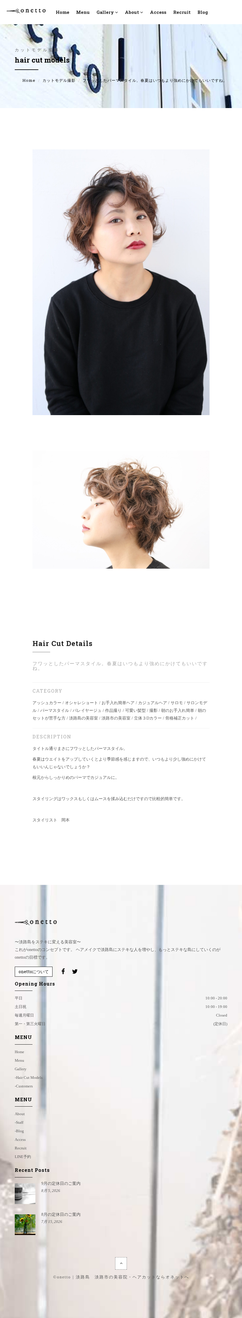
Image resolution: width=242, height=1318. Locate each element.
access (158, 12)
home (19, 1052)
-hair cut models (28, 1077)
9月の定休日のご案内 (61, 1183)
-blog (19, 1131)
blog (202, 12)
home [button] (62, 12)
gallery (21, 1069)
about (20, 1114)
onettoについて (34, 971)
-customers (24, 1086)
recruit (182, 12)
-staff (19, 1122)
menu (83, 12)
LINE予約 (23, 1157)
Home (28, 80)
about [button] (132, 12)
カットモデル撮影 (59, 80)
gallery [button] (105, 12)
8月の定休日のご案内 (61, 1214)
